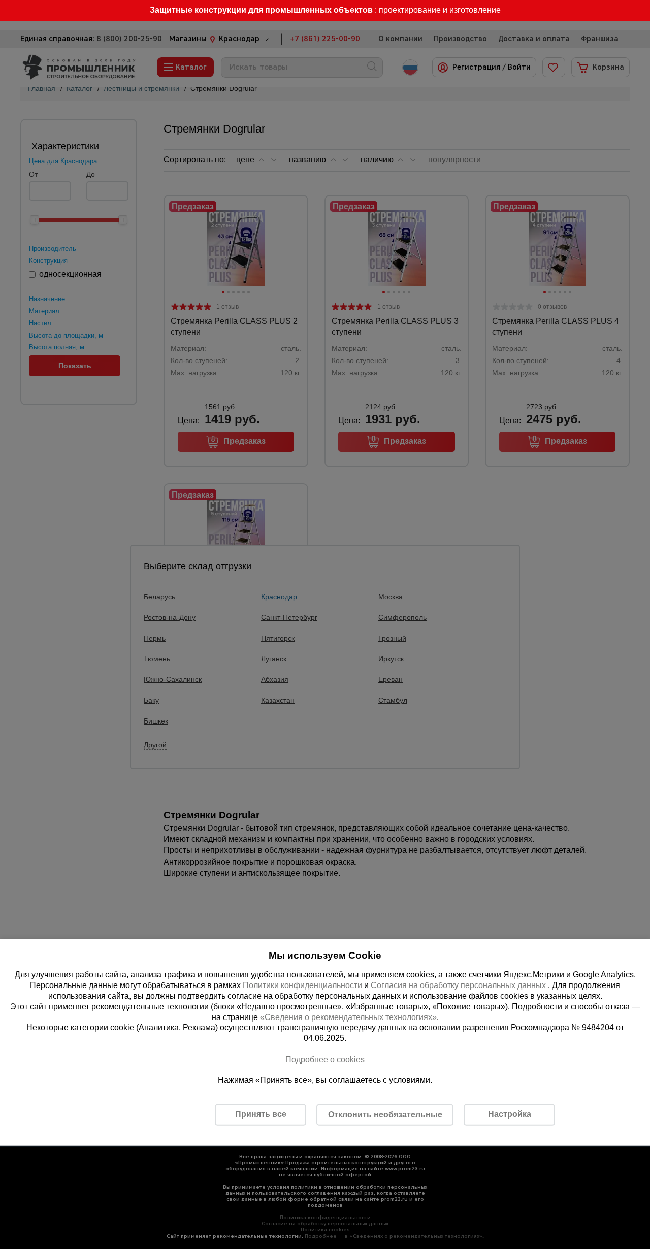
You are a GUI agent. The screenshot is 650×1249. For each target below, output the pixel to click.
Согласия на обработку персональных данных (459, 985)
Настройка (509, 1114)
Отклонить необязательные (385, 1114)
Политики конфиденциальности (302, 985)
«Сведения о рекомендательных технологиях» (348, 1016)
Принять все (260, 1114)
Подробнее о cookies (325, 1059)
